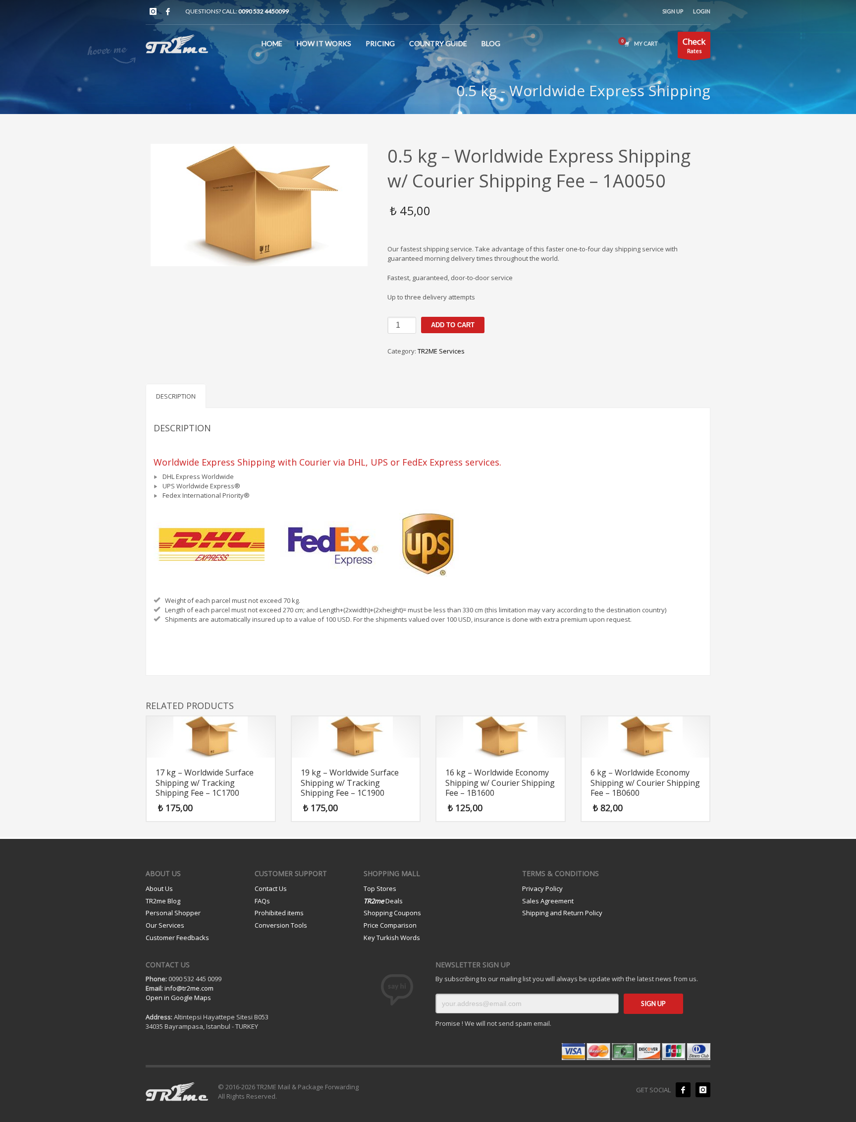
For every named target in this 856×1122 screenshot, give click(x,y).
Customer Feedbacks (177, 937)
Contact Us (271, 888)
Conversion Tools (281, 925)
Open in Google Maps (178, 997)
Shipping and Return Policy (562, 912)
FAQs (262, 900)
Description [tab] (176, 396)
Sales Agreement (548, 900)
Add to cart (453, 325)
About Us (159, 888)
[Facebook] (167, 11)
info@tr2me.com (189, 988)
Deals (383, 900)
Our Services (165, 925)
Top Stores (380, 888)
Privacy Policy (542, 888)
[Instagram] (153, 11)
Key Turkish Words (392, 937)
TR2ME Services (441, 351)
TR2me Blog (163, 900)
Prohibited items (279, 912)
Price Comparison (390, 925)
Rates (694, 45)
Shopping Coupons (392, 912)
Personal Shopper (173, 912)
